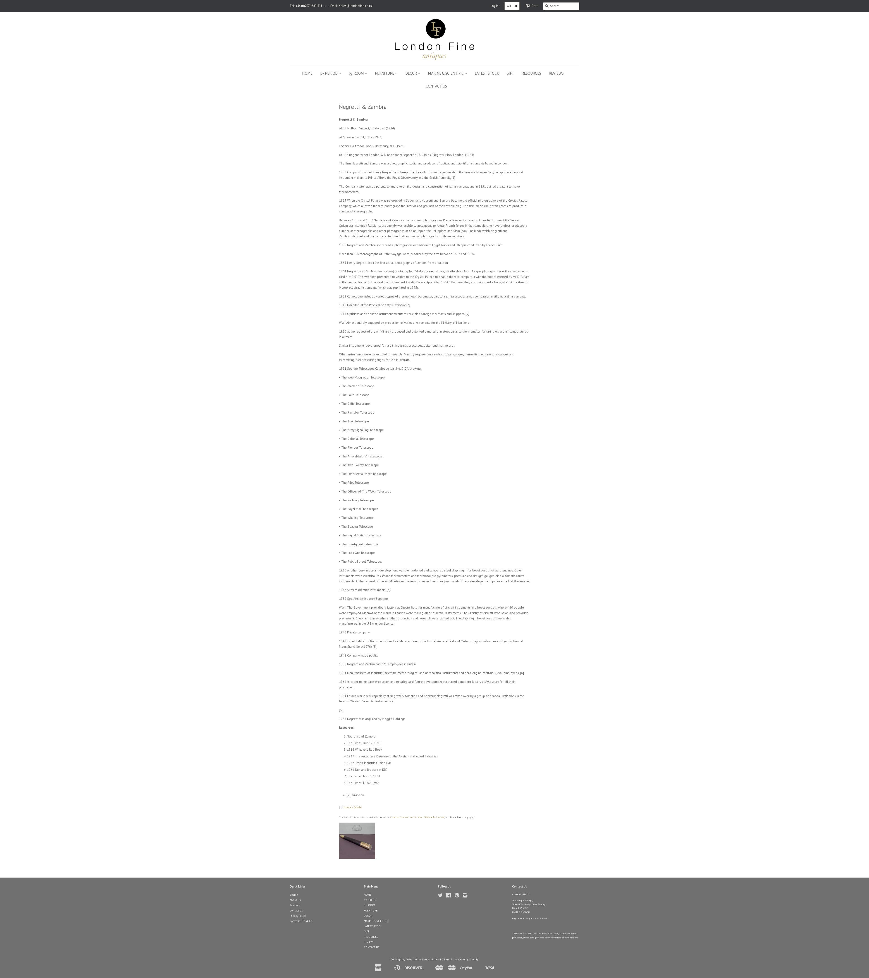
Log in (494, 6)
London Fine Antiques (426, 959)
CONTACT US (436, 86)
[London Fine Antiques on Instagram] (465, 896)
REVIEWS (556, 73)
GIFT (510, 73)
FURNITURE (385, 73)
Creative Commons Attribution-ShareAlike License (417, 817)
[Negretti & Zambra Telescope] (357, 858)
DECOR (411, 73)
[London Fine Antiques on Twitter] (440, 896)
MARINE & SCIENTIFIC (446, 73)
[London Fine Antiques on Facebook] (448, 896)
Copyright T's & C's (301, 921)
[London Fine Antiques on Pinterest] (456, 896)
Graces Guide (353, 807)
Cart (535, 6)
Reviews (295, 905)
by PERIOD (329, 73)
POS (442, 959)
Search (294, 894)
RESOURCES (531, 73)
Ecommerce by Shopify (464, 959)
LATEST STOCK (487, 73)
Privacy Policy (298, 915)
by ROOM (357, 73)
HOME (307, 73)
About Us (295, 900)
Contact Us (296, 910)
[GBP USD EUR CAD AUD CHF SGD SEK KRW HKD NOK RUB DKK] (512, 6)
